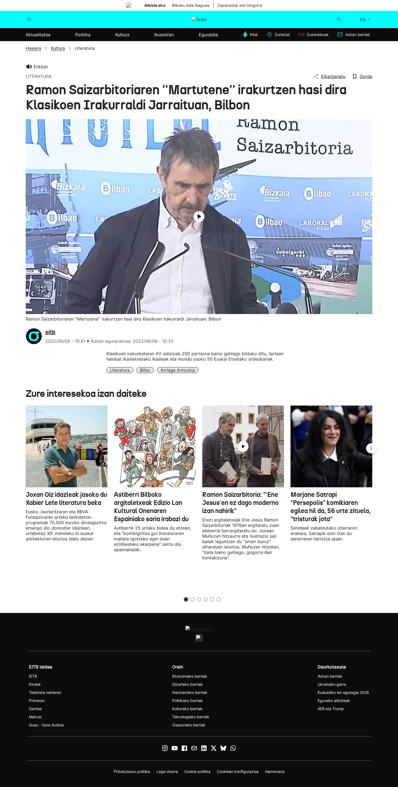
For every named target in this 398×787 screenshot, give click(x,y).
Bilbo (145, 370)
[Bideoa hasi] (199, 216)
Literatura (120, 370)
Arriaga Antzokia (178, 370)
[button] (371, 448)
